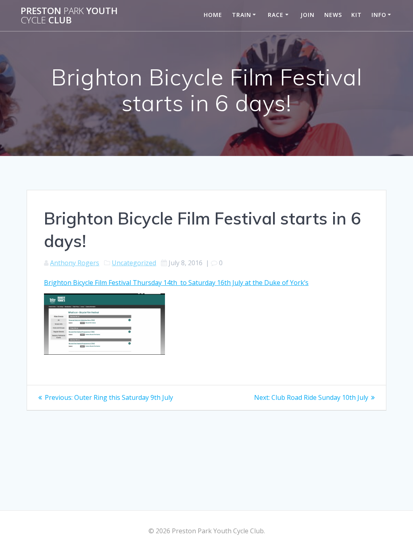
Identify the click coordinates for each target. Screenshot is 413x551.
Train (241, 15)
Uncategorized (134, 262)
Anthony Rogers (74, 262)
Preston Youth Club (69, 15)
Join (307, 15)
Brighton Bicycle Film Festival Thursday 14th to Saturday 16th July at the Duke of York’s (176, 282)
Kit (356, 15)
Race (276, 15)
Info (378, 15)
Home (213, 15)
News (333, 15)
